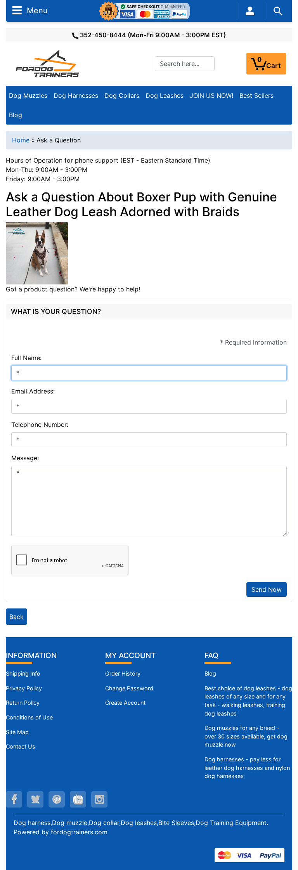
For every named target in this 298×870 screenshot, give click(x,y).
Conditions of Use (29, 717)
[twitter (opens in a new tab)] (35, 799)
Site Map (17, 732)
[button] (283, 831)
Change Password (129, 688)
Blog (15, 115)
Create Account (125, 702)
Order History (122, 673)
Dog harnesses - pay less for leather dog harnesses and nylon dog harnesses (247, 767)
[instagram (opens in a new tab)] (99, 799)
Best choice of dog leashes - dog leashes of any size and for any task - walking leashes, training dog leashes (248, 701)
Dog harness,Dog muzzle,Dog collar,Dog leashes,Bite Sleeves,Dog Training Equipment (140, 823)
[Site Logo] (48, 63)
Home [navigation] (20, 140)
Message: (25, 458)
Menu (36, 10)
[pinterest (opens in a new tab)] (56, 799)
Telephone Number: (39, 424)
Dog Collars (121, 95)
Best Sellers (256, 95)
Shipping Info (23, 673)
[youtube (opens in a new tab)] (78, 799)
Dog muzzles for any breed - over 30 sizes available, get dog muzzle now (246, 736)
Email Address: (33, 391)
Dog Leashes (165, 95)
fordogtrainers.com (79, 832)
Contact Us (20, 746)
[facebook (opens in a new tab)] (14, 799)
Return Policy (23, 702)
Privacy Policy (24, 688)
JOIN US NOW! (211, 95)
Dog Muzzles (28, 95)
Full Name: (26, 358)
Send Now (266, 589)
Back (16, 616)
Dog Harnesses (76, 95)
